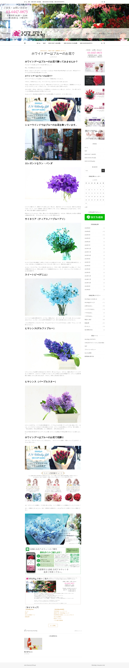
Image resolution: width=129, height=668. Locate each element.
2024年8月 (87, 289)
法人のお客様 (88, 353)
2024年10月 (88, 282)
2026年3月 (87, 238)
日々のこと (63, 50)
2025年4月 (87, 269)
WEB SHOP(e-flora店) (48, 1)
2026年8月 (87, 228)
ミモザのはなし (88, 316)
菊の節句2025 (28, 652)
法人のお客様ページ (30, 615)
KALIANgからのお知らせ (91, 299)
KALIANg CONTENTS (90, 339)
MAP (29, 1)
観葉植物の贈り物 (89, 356)
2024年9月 (87, 286)
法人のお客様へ (58, 616)
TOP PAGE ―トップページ (60, 611)
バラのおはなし (88, 312)
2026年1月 (87, 245)
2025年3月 (87, 272)
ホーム (25, 1)
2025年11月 (88, 252)
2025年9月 (87, 258)
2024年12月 (88, 276)
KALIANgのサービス (90, 302)
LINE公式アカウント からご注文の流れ (94, 342)
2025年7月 (87, 262)
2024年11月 (88, 279)
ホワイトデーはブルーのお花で (53, 53)
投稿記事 (58, 50)
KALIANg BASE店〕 (60, 609)
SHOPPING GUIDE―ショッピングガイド (64, 615)
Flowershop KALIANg (32, 630)
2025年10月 (88, 255)
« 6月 (86, 207)
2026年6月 (87, 231)
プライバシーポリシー (90, 349)
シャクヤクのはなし (90, 309)
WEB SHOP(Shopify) (59, 1)
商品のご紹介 (51, 50)
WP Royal (33, 665)
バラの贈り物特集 (58, 620)
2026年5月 (87, 235)
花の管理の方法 (88, 330)
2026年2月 (87, 241)
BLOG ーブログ (57, 618)
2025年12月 (88, 248)
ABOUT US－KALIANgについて (61, 613)
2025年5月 (87, 265)
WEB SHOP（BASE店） (36, 1)
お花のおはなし (44, 50)
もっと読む (53, 625)
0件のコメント (78, 630)
